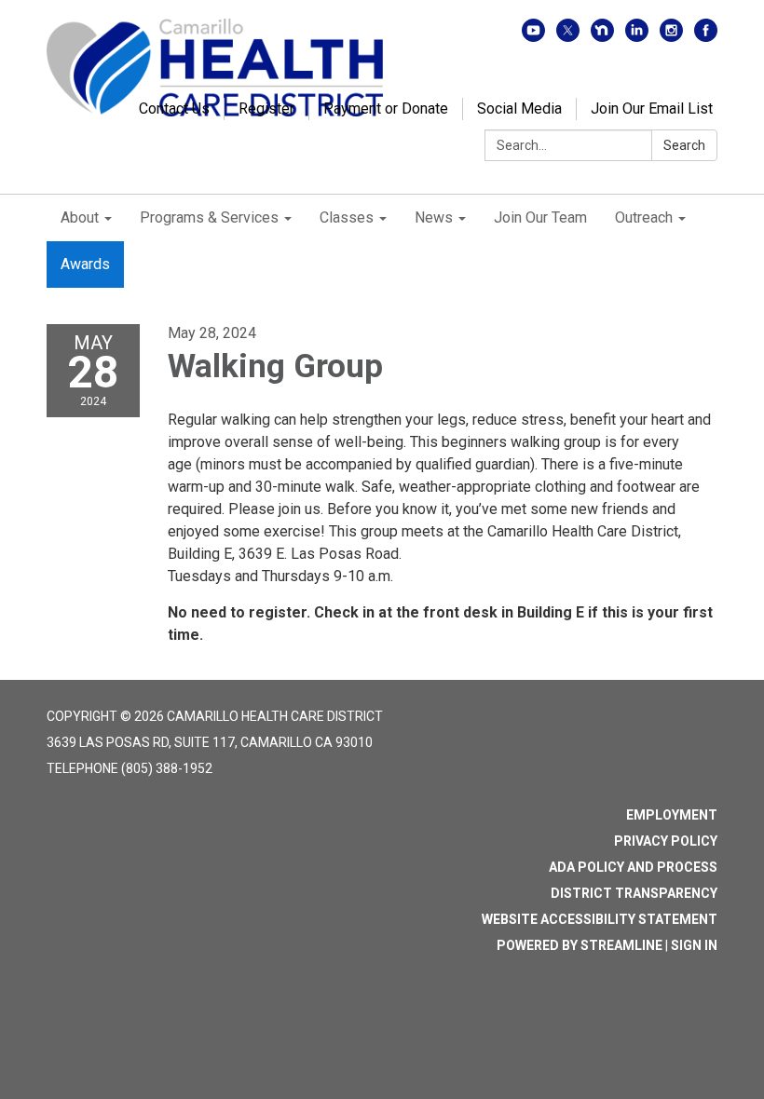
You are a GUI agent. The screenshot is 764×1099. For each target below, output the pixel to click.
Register (266, 108)
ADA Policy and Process (633, 867)
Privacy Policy (665, 841)
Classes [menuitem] (347, 217)
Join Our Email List (652, 108)
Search (684, 145)
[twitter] (568, 37)
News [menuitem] (434, 217)
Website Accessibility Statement (599, 919)
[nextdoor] (602, 37)
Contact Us (174, 108)
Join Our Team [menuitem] (540, 217)
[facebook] (705, 37)
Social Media (519, 108)
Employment (671, 814)
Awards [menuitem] (85, 264)
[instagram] (671, 37)
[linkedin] (636, 37)
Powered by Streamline (579, 945)
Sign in (694, 945)
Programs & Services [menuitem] (209, 217)
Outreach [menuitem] (644, 217)
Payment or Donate (385, 108)
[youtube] (533, 37)
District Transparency (634, 893)
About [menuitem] (80, 217)
